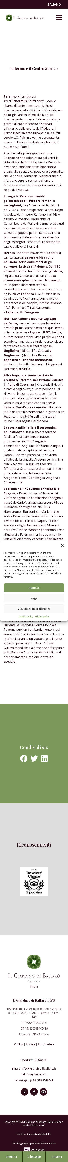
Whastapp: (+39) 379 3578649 (34, 1080)
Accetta (34, 588)
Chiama (56, 1157)
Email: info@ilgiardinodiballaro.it (34, 1068)
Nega (34, 598)
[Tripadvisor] (43, 1092)
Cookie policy (26, 616)
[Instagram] (24, 1092)
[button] (62, 546)
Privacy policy (42, 616)
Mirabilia (46, 1134)
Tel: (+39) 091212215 (34, 1074)
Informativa (46, 1044)
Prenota (11, 1157)
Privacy (30, 1044)
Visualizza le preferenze (34, 608)
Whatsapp (34, 1157)
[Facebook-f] (34, 1092)
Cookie (18, 1044)
